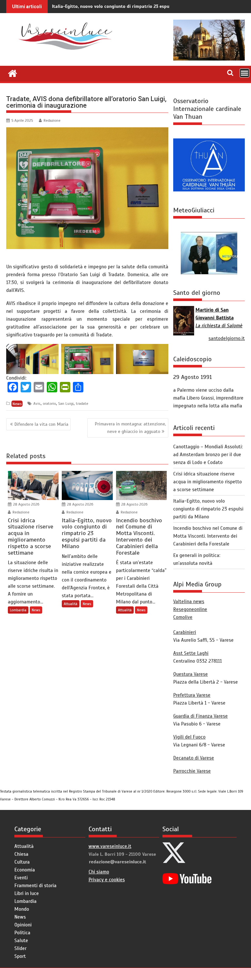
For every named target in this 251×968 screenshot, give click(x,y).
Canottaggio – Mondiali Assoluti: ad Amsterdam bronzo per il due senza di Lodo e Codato (208, 454)
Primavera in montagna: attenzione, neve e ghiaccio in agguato (130, 427)
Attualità (70, 603)
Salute (21, 940)
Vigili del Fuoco (189, 737)
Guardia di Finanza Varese (200, 716)
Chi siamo (99, 872)
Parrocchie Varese (192, 771)
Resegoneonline (190, 609)
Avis (37, 403)
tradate (82, 403)
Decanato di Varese (193, 758)
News (17, 403)
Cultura (22, 862)
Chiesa (21, 854)
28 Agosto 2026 (25, 504)
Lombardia (18, 610)
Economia (24, 870)
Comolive (182, 617)
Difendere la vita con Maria (41, 424)
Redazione (51, 120)
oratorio (49, 403)
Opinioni (23, 925)
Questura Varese (190, 674)
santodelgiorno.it (227, 338)
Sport (20, 956)
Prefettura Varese (191, 695)
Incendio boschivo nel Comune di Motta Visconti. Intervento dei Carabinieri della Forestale (208, 536)
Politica (22, 933)
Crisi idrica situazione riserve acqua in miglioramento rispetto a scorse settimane (207, 482)
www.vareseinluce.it (110, 846)
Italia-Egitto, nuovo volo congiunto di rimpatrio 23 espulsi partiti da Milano (131, 6)
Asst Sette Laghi (191, 653)
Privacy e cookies (107, 880)
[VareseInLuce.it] (12, 72)
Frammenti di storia (35, 885)
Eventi (21, 878)
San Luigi (66, 403)
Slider (20, 948)
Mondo (21, 909)
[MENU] (244, 73)
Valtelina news (188, 601)
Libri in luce (26, 893)
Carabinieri (184, 632)
